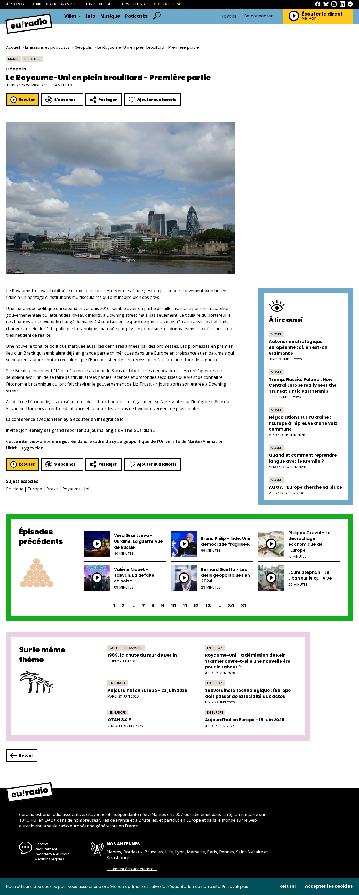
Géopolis (83, 47)
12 (196, 605)
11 (185, 605)
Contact (41, 844)
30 (231, 605)
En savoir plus (235, 886)
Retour (26, 755)
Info (90, 16)
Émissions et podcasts (47, 47)
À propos (15, 4)
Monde (13, 59)
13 (208, 605)
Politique (14, 489)
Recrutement (46, 849)
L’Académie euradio (52, 854)
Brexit (52, 489)
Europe (35, 489)
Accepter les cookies (329, 886)
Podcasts (136, 16)
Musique (110, 16)
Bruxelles (32, 59)
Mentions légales (49, 859)
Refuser (287, 886)
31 (243, 605)
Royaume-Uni (75, 489)
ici (122, 419)
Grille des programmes (54, 4)
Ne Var (309, 18)
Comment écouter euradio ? (132, 869)
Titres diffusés (99, 4)
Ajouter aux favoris (156, 99)
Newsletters (133, 4)
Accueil (13, 47)
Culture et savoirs (126, 648)
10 (173, 605)
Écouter (27, 99)
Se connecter (258, 16)
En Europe (215, 648)
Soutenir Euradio (170, 4)
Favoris (229, 16)
